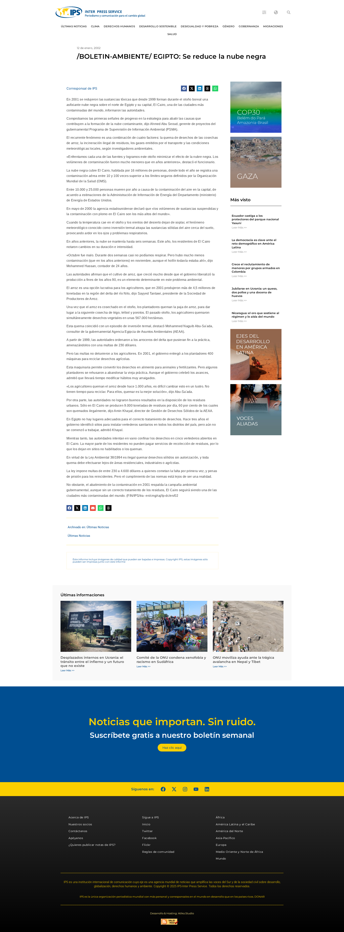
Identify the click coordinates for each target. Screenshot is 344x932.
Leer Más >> (239, 227)
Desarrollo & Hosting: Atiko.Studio (172, 913)
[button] (289, 12)
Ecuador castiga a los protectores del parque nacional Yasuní (255, 219)
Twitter (147, 831)
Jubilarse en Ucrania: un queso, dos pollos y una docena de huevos (254, 292)
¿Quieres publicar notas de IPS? (92, 845)
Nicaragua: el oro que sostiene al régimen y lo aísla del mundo (255, 314)
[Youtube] (196, 789)
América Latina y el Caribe (235, 824)
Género (229, 26)
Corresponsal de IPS (81, 88)
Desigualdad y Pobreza (199, 26)
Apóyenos (75, 838)
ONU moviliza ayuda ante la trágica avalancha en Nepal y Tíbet (243, 660)
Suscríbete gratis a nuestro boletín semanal (172, 735)
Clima (95, 26)
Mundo (221, 858)
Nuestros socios (80, 824)
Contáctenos (77, 831)
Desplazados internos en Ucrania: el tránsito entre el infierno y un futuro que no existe (92, 662)
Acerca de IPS (78, 817)
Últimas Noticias (74, 26)
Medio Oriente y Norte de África (239, 852)
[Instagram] (185, 789)
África (220, 817)
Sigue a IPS (150, 817)
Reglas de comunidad (158, 852)
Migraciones (273, 26)
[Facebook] (163, 789)
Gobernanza (249, 26)
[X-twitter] (174, 789)
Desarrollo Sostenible (158, 26)
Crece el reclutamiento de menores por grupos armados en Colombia (256, 268)
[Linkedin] (207, 789)
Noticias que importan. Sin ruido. (172, 722)
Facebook (149, 838)
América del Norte (229, 831)
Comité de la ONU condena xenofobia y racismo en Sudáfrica (171, 660)
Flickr (146, 845)
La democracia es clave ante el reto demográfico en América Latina (254, 243)
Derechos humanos (119, 26)
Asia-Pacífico (225, 838)
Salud (172, 34)
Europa (221, 845)
